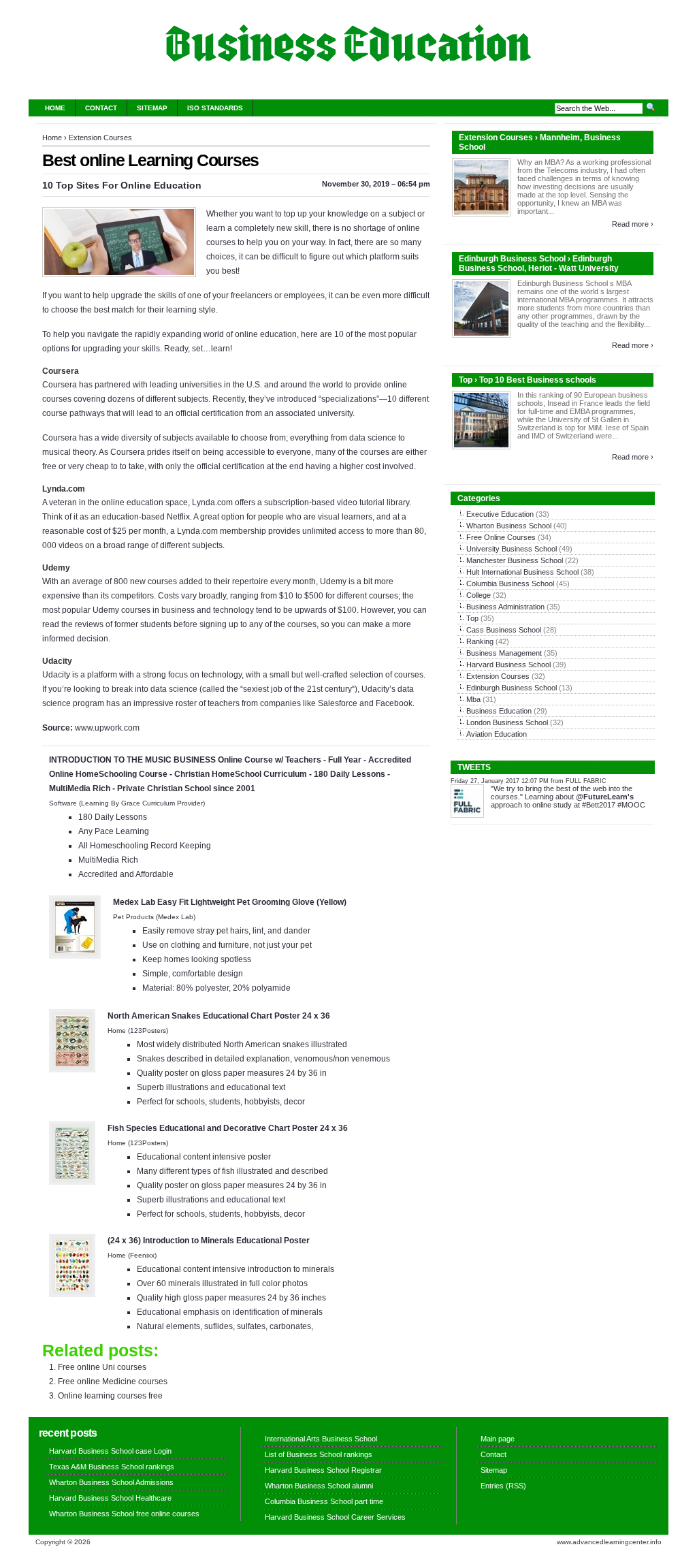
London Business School (507, 722)
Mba (473, 699)
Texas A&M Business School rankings (111, 1467)
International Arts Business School (321, 1439)
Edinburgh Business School (511, 688)
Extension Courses (100, 137)
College (478, 595)
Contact (101, 108)
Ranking (479, 641)
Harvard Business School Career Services (335, 1517)
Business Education (499, 711)
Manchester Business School (514, 560)
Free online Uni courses (102, 1367)
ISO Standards (215, 108)
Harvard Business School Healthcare (110, 1498)
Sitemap (152, 108)
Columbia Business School (510, 583)
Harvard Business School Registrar (323, 1470)
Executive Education (500, 514)
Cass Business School (503, 630)
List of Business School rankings (318, 1454)
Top (472, 618)
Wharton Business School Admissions (111, 1482)
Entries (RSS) (503, 1486)
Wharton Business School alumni (319, 1486)
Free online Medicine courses (112, 1381)
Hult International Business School (522, 572)
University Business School (511, 549)
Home (55, 108)
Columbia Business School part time (324, 1501)
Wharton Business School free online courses (124, 1514)
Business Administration (505, 607)
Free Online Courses (501, 537)
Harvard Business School (508, 664)
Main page (498, 1439)
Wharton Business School (508, 526)
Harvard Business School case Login (110, 1451)
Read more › (632, 224)
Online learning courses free (110, 1396)
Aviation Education (496, 734)
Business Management (504, 653)
